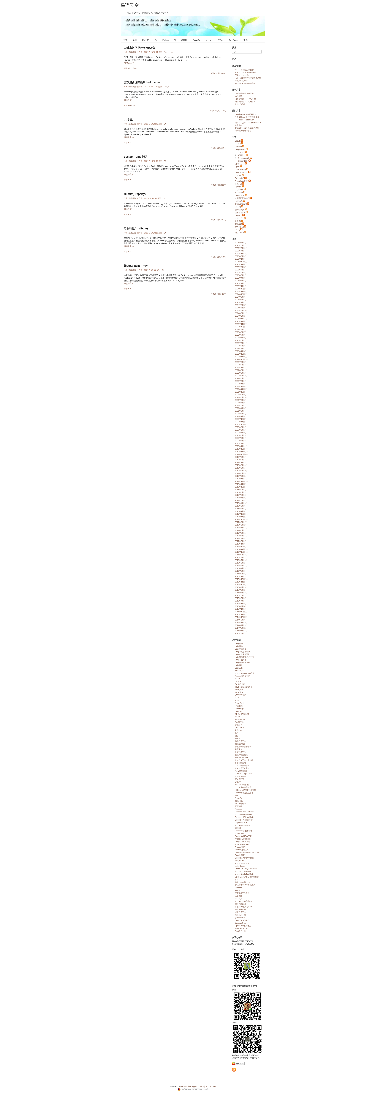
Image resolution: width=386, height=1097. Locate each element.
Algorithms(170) (241, 181)
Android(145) (240, 170)
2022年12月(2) (241, 354)
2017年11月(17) (241, 517)
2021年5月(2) (240, 405)
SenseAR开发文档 (242, 676)
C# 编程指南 (240, 684)
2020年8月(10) (241, 430)
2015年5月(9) (240, 598)
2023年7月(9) (240, 335)
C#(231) (238, 147)
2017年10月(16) (241, 519)
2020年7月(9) (240, 433)
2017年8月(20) (241, 525)
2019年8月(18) (241, 460)
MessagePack (241, 719)
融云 (237, 736)
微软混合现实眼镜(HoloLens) (142, 82)
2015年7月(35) (241, 593)
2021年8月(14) (241, 397)
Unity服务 (239, 665)
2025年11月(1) (241, 264)
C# (156, 40)
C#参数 (128, 119)
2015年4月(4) (240, 601)
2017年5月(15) (241, 533)
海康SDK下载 (240, 915)
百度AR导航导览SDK (243, 907)
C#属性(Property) (135, 194)
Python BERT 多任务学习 (245, 83)
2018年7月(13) (241, 495)
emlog (184, 1086)
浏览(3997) (221, 185)
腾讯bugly (239, 801)
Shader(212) (243, 161)
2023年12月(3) (241, 321)
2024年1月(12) (241, 319)
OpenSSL (239, 711)
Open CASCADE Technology (247, 877)
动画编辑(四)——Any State (246, 99)
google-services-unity (244, 814)
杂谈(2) (238, 221)
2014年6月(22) (241, 628)
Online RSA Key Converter (246, 869)
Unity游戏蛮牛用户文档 (244, 657)
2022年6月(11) (241, 370)
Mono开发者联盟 (242, 785)
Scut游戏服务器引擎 (243, 787)
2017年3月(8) (240, 538)
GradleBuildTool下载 (243, 836)
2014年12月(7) (241, 612)
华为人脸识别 (240, 904)
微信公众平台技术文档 (244, 760)
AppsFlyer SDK (241, 823)
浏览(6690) (221, 73)
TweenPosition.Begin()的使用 (247, 128)
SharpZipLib (240, 703)
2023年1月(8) (240, 351)
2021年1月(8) (240, 416)
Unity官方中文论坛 (242, 654)
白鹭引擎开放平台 (242, 766)
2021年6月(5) (240, 403)
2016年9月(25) (241, 555)
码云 (237, 795)
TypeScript (233, 40)
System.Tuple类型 (135, 156)
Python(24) (239, 178)
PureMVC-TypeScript (243, 774)
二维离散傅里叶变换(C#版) (140, 47)
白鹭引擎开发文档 (242, 768)
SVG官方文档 (240, 931)
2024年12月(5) (241, 289)
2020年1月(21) (241, 446)
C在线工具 (239, 722)
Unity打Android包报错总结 (245, 114)
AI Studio (238, 888)
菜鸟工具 (238, 899)
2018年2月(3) (240, 509)
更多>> (247, 40)
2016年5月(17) (241, 566)
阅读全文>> (129, 63)
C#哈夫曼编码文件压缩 (244, 93)
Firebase (238, 809)
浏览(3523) (221, 220)
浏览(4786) (221, 257)
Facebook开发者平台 (243, 831)
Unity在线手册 (240, 649)
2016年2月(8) (240, 574)
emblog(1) (239, 218)
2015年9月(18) (241, 587)
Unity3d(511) (240, 149)
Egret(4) (238, 187)
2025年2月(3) (240, 283)
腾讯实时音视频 (241, 755)
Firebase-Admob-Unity (244, 812)
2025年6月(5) (240, 272)
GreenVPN (239, 728)
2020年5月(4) (240, 438)
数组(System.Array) (136, 265)
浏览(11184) (221, 111)
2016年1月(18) (241, 576)
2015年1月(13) (241, 609)
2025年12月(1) (241, 262)
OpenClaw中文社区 (243, 926)
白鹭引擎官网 (240, 763)
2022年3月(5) (240, 378)
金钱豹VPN (239, 861)
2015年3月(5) (240, 604)
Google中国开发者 (242, 842)
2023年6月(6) (240, 338)
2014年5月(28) (241, 631)
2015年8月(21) (241, 590)
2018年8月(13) (241, 492)
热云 (237, 733)
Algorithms (168, 52)
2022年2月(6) (240, 381)
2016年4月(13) (241, 568)
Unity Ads (239, 668)
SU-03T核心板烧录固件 (244, 70)
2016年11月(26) (241, 549)
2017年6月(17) (241, 530)
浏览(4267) (221, 294)
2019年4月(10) (241, 471)
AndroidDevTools (242, 844)
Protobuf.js (239, 709)
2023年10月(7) (241, 327)
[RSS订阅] (234, 1071)
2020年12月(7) (241, 419)
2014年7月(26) (241, 625)
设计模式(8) (239, 210)
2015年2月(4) (240, 606)
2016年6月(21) (241, 563)
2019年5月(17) (241, 468)
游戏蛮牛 (238, 725)
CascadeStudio (241, 923)
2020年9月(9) (240, 427)
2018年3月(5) (240, 506)
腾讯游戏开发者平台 (243, 747)
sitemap (212, 1086)
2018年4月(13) (241, 503)
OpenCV (196, 40)
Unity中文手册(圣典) (243, 652)
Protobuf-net (240, 706)
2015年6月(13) (241, 595)
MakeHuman (240, 866)
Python (165, 40)
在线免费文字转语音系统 (245, 885)
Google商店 (240, 855)
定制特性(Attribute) (136, 228)
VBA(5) (238, 207)
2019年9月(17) (241, 457)
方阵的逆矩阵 (240, 104)
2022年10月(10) (241, 359)
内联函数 (238, 96)
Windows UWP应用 (243, 871)
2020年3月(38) (241, 443)
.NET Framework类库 (243, 687)
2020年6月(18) (241, 435)
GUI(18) (241, 152)
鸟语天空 (130, 5)
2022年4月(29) (241, 376)
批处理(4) (239, 201)
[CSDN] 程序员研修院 (243, 901)
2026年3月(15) (241, 254)
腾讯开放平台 (240, 741)
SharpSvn (239, 798)
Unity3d (167, 87)
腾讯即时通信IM (241, 757)
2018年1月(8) (240, 511)
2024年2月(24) (241, 316)
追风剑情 (132, 52)
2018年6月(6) (240, 498)
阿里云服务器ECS (242, 882)
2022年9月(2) (240, 362)
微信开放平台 (240, 752)
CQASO (238, 828)
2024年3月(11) (241, 313)
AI (175, 40)
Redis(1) (238, 215)
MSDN (237, 679)
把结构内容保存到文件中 (245, 102)
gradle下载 (239, 833)
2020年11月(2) (241, 422)
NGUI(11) (241, 155)
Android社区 (240, 847)
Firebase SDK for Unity (244, 817)
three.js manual (241, 928)
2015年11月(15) (241, 582)
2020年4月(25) (241, 441)
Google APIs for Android (244, 858)
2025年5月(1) (240, 275)
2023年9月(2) (240, 329)
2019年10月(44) (241, 454)
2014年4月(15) (241, 633)
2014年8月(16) (241, 623)
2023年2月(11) (241, 348)
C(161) (238, 141)
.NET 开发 (239, 692)
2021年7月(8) (240, 400)
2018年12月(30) (241, 481)
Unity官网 (239, 643)
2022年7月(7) (240, 367)
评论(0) (214, 73)
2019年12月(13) (241, 449)
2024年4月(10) (241, 310)
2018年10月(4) (241, 487)
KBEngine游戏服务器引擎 (245, 790)
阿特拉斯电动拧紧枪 (243, 131)
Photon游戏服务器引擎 (244, 793)
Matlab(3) (239, 192)
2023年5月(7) (240, 340)
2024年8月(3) (240, 300)
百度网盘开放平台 (242, 893)
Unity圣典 (239, 646)
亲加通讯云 (239, 779)
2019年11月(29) (241, 452)
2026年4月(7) (240, 251)
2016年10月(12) (241, 552)
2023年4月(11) (241, 343)
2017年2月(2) (240, 541)
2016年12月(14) (241, 547)
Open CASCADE (242, 920)
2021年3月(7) (240, 411)
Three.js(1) (239, 227)
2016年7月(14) (241, 560)
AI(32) (237, 230)
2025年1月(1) (240, 286)
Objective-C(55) (241, 172)
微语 (135, 40)
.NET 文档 (239, 690)
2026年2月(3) (240, 256)
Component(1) (244, 158)
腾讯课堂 (238, 749)
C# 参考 (238, 681)
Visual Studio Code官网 (244, 673)
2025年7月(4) (240, 270)
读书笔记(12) (240, 213)
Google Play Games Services (247, 852)
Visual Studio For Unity (244, 874)
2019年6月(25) (241, 465)
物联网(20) (239, 233)
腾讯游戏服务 (240, 744)
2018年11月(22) (241, 484)
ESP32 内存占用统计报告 (245, 72)
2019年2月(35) (241, 476)
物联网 (184, 40)
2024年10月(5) (241, 294)
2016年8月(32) (241, 557)
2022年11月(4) (241, 357)
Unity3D (145, 40)
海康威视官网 (240, 909)
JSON (237, 717)
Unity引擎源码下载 (242, 662)
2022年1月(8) (240, 384)
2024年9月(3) (240, 297)
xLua (237, 700)
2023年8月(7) (240, 332)
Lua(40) (238, 175)
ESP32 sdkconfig (242, 75)
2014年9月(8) (240, 620)
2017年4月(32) (241, 536)
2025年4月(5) (240, 278)
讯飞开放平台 (240, 776)
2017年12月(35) (241, 514)
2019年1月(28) (241, 479)
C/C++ (220, 40)
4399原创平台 (240, 804)
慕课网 (237, 880)
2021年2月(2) (240, 414)
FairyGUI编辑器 (241, 771)
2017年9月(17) (241, 522)
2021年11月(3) (241, 389)
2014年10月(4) (241, 617)
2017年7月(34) (241, 528)
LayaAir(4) (239, 190)
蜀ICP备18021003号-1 (197, 1086)
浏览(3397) (221, 148)
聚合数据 (238, 730)
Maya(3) (238, 184)
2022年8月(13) (241, 365)
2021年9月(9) (240, 395)
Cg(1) (237, 167)
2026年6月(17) (241, 245)
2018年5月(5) (240, 500)
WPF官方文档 (240, 695)
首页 (125, 40)
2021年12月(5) (241, 386)
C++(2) (238, 144)
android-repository (242, 825)
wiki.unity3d (240, 671)
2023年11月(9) (241, 324)
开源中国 (238, 806)
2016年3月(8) (240, 571)
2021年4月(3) (240, 408)
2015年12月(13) (241, 579)
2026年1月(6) (240, 259)
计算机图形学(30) (242, 198)
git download (240, 918)
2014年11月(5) (241, 614)
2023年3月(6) (240, 346)
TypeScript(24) (241, 204)
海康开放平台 (240, 912)
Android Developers (243, 839)
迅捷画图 (238, 896)
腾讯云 (237, 738)
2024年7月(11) (241, 302)
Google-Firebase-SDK (244, 820)
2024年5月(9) (240, 308)
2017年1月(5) (240, 544)
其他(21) (238, 224)
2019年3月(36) (241, 473)
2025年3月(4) (240, 281)
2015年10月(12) (241, 585)
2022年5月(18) (241, 373)
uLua (237, 698)
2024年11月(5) (241, 291)
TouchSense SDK (242, 863)
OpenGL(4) (239, 164)
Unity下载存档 (240, 660)
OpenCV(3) (239, 195)
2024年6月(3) (240, 305)
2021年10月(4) (241, 392)
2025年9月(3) (240, 267)
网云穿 (237, 890)
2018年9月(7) (240, 490)
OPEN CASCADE (242, 714)
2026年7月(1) (240, 243)
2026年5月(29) (241, 248)
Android (209, 40)
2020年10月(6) (241, 424)
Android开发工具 (242, 850)
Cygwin (238, 782)
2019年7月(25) (241, 462)
